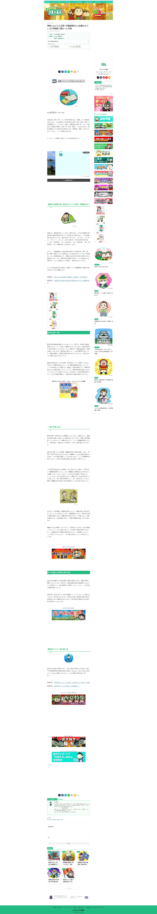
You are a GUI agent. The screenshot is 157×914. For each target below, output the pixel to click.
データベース (63, 1)
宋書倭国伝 (59, 819)
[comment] (75, 71)
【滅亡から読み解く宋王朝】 (68, 546)
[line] (68, 71)
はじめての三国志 (78, 910)
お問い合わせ (103, 1)
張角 (80, 365)
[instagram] (103, 77)
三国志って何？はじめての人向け (101, 266)
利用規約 (74, 907)
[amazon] (109, 77)
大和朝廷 (50, 819)
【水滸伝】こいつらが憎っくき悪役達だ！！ (67, 686)
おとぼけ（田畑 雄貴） (58, 36)
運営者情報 (55, 907)
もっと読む (69, 888)
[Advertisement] (68, 60)
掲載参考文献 (89, 907)
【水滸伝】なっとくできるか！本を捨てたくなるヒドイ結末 (72, 682)
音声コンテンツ (74, 1)
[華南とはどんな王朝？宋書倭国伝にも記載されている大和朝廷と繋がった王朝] (65, 71)
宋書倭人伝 (54, 819)
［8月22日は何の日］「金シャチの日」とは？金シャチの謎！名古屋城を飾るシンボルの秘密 (103, 351)
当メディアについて (54, 1)
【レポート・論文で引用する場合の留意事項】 (68, 751)
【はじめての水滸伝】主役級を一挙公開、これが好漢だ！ (71, 277)
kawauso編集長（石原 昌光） (59, 34)
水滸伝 (69, 381)
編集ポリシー (60, 907)
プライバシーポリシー (68, 907)
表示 (73, 180)
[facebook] (62, 71)
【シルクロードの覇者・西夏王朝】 (69, 692)
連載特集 (83, 1)
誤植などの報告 (95, 907)
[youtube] (106, 77)
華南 (62, 819)
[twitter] (59, 71)
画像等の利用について (81, 907)
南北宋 (49, 817)
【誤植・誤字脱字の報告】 (68, 736)
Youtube (93, 1)
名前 (49, 837)
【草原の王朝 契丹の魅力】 (69, 608)
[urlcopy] (78, 71)
